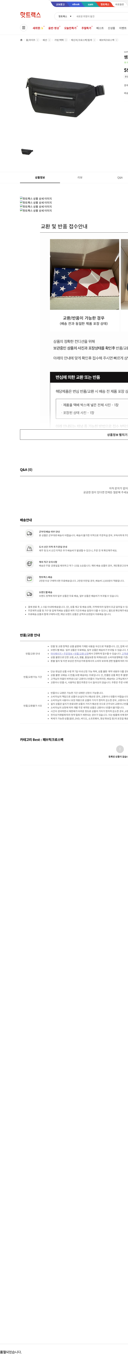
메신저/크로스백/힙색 (81, 40)
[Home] (21, 40)
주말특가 (86, 28)
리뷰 (80, 177)
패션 (45, 40)
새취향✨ (38, 28)
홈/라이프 (30, 40)
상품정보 (40, 177)
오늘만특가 (70, 28)
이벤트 (123, 28)
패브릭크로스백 (106, 40)
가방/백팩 (59, 40)
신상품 (111, 28)
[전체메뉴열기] (23, 27)
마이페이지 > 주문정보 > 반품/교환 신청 (70, 653)
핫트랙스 (62, 16)
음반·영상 (53, 28)
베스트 (100, 28)
